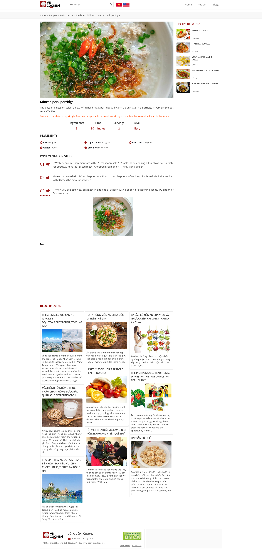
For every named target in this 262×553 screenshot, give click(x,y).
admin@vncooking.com (82, 538)
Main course (66, 15)
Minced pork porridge (109, 15)
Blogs (216, 4)
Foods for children (85, 15)
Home (188, 4)
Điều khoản (125, 545)
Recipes (202, 4)
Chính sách (136, 545)
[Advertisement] (107, 276)
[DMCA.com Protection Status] (132, 539)
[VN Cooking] (52, 4)
